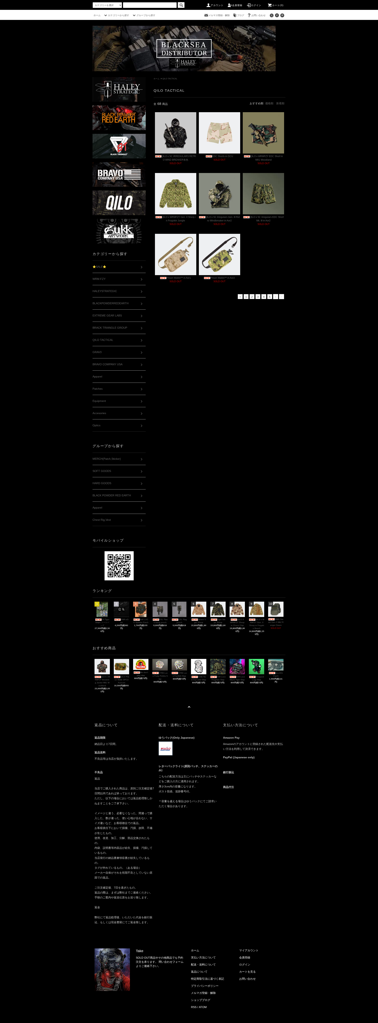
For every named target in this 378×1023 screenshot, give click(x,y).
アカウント (217, 5)
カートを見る (247, 971)
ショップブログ (200, 1000)
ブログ (240, 15)
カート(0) (278, 5)
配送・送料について (203, 964)
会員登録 (237, 5)
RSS (193, 1007)
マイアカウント (248, 950)
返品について (199, 971)
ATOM (203, 1007)
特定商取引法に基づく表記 (207, 978)
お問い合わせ (258, 15)
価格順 (269, 103)
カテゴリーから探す (118, 15)
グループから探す (145, 15)
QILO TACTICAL (169, 79)
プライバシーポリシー (205, 985)
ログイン (256, 5)
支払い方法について (203, 957)
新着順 (280, 103)
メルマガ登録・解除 (219, 15)
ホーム (97, 15)
